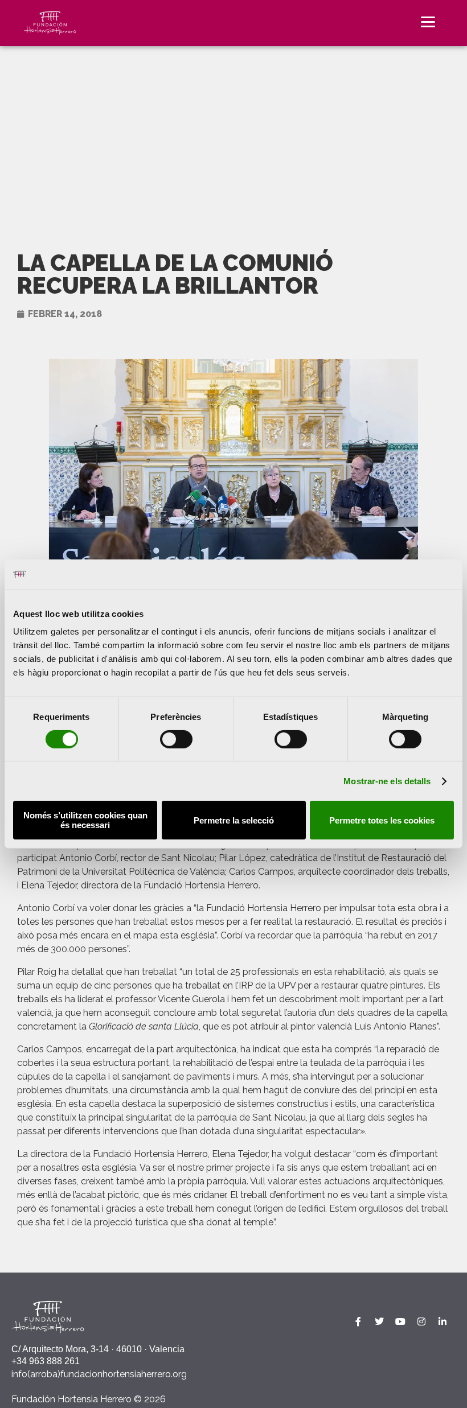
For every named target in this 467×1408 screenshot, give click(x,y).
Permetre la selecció (234, 820)
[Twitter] (379, 1321)
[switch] (176, 739)
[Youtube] (400, 1321)
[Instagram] (421, 1321)
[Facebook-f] (358, 1321)
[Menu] (428, 21)
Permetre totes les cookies (382, 820)
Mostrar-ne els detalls (387, 781)
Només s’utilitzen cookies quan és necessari (85, 820)
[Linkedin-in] (442, 1321)
